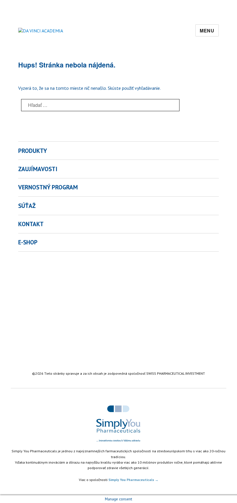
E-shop (28, 242)
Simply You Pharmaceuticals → (133, 480)
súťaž (27, 206)
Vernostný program (48, 187)
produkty (32, 151)
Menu (207, 30)
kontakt (31, 224)
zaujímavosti (37, 169)
